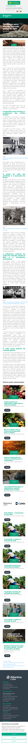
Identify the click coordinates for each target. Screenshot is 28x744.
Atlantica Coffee (9, 31)
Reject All (14, 741)
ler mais (7, 410)
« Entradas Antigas (7, 661)
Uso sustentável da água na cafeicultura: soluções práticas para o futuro (13, 488)
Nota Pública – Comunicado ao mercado (13, 513)
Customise (14, 737)
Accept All (14, 734)
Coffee (23, 31)
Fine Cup (22, 406)
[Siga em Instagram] (10, 11)
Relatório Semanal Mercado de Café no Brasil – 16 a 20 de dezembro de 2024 (13, 647)
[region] (14, 733)
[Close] (26, 723)
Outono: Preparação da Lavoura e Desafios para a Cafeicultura (13, 458)
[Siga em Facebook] (7, 11)
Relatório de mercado (9, 651)
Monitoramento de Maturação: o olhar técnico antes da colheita (13, 403)
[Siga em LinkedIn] (12, 11)
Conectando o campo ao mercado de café (12, 540)
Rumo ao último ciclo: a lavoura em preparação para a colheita (12, 431)
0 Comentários (7, 33)
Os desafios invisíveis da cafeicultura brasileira (12, 566)
